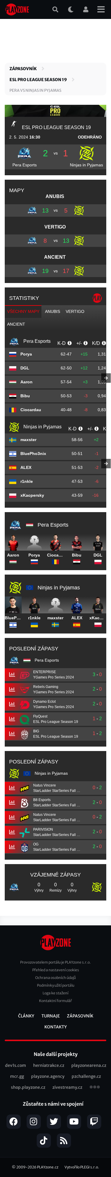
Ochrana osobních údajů (55, 977)
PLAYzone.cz (47, 1167)
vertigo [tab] (75, 311)
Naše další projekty (56, 1054)
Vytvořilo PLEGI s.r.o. (82, 1167)
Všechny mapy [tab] (23, 311)
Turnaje (50, 1016)
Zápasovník (23, 68)
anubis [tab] (52, 311)
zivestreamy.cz (67, 1087)
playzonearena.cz (88, 1065)
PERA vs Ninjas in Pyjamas (35, 90)
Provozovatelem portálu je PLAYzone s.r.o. (55, 962)
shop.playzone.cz (28, 1087)
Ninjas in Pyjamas (86, 165)
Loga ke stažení (55, 993)
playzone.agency (48, 1076)
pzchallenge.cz (86, 1076)
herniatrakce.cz (48, 1065)
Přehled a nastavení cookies (55, 970)
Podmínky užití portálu (55, 985)
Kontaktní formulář (55, 1000)
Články (26, 1016)
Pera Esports (24, 165)
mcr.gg (17, 1076)
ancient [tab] (16, 324)
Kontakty (55, 1027)
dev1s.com (15, 1065)
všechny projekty (95, 1087)
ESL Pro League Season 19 (38, 79)
